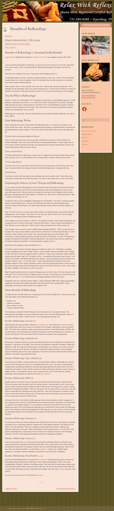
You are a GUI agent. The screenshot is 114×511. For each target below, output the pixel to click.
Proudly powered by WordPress (16, 508)
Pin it (14, 57)
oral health (21, 277)
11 (35, 418)
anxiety (46, 325)
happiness (19, 157)
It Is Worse (85, 144)
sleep (29, 449)
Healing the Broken (87, 134)
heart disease (43, 459)
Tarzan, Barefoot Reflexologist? (66, 489)
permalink (40, 475)
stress (38, 325)
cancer (25, 442)
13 (38, 456)
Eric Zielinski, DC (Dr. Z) (39, 57)
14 (41, 456)
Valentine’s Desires (10, 489)
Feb (5, 28)
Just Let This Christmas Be (89, 131)
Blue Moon (84, 137)
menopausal (64, 325)
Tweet (11, 57)
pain (37, 157)
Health (13, 48)
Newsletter (8, 36)
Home (7, 48)
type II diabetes (46, 374)
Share (7, 57)
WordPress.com (41, 508)
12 (34, 438)
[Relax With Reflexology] (47, 11)
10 (32, 378)
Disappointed (85, 141)
